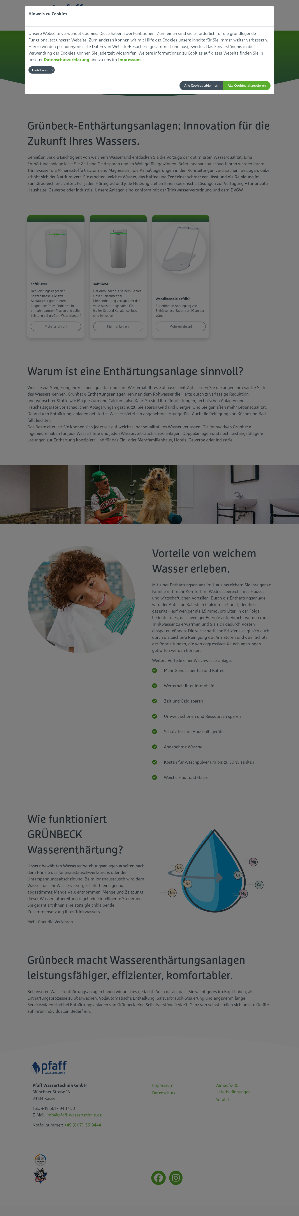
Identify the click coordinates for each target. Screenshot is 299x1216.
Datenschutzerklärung (66, 59)
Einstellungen (40, 70)
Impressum (129, 59)
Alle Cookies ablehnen (201, 85)
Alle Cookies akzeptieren (247, 85)
